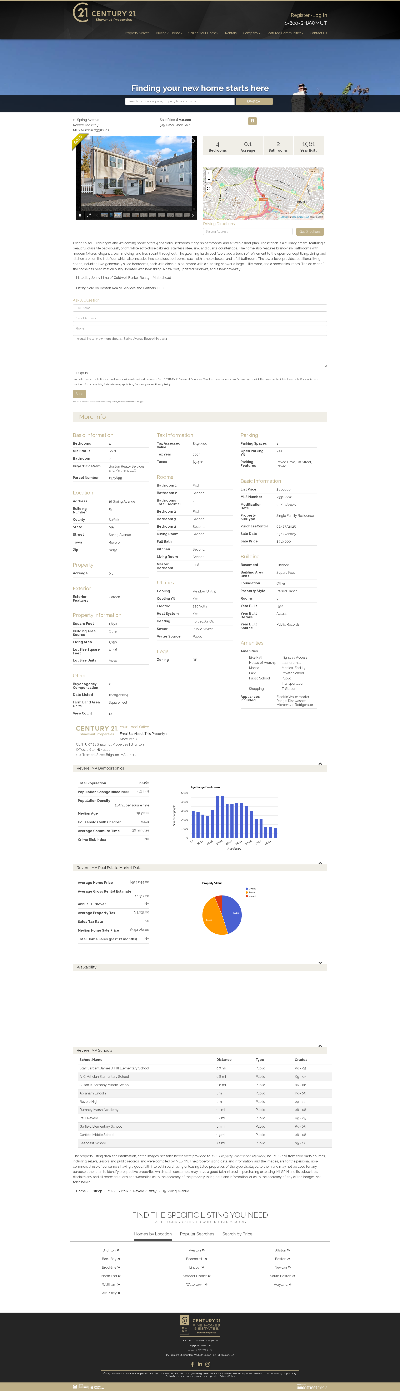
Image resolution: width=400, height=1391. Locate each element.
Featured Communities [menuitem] (283, 33)
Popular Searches (197, 1233)
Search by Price (237, 1233)
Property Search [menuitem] (137, 33)
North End (109, 1276)
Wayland (281, 1285)
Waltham (109, 1285)
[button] (254, 101)
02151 (153, 1191)
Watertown (195, 1285)
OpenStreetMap (300, 217)
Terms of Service (132, 402)
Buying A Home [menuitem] (168, 33)
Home (81, 1191)
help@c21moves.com (200, 1345)
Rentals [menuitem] (231, 33)
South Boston (280, 1276)
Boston (280, 1259)
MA (110, 1191)
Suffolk (123, 1191)
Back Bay (109, 1259)
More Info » (128, 739)
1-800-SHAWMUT (306, 23)
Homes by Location (153, 1233)
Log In (319, 15)
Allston (280, 1250)
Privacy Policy (162, 384)
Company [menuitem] (250, 33)
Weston (195, 1250)
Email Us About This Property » (144, 734)
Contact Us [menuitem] (318, 33)
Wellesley (109, 1293)
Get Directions (310, 232)
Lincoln (194, 1267)
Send (79, 394)
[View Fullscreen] (209, 188)
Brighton (109, 1250)
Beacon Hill (195, 1259)
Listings (96, 1191)
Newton (281, 1267)
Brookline (109, 1267)
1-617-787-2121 (98, 750)
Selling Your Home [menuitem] (202, 33)
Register (300, 15)
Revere (138, 1191)
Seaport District (195, 1276)
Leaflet (284, 217)
